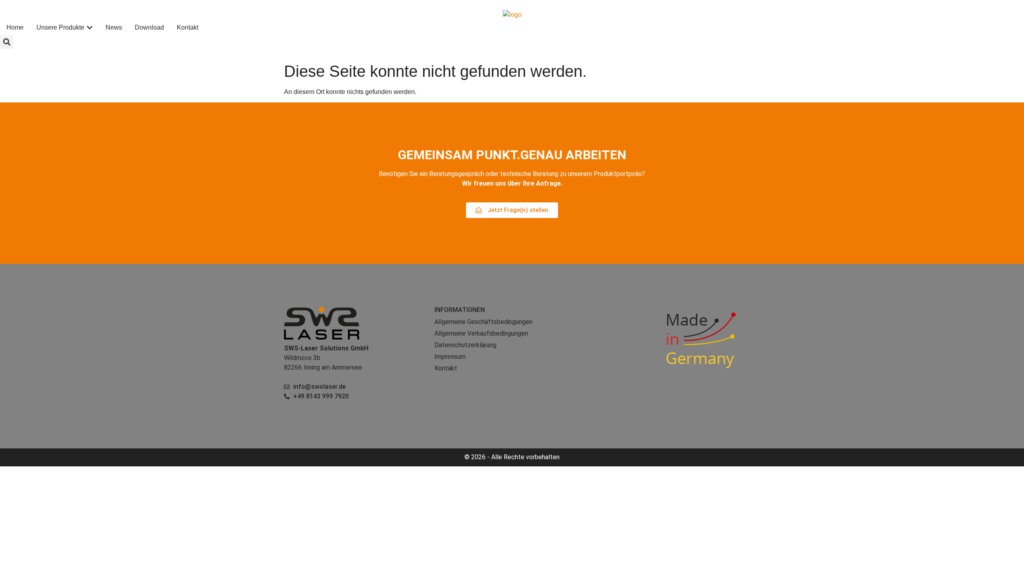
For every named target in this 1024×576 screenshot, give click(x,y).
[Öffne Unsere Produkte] (89, 27)
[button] (6, 42)
